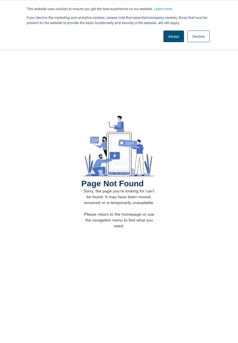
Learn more (163, 8)
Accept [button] (173, 36)
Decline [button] (198, 36)
